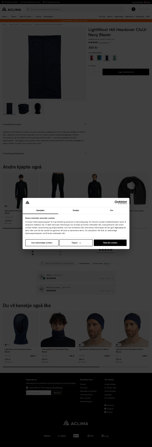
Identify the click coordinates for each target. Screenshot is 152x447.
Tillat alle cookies (110, 243)
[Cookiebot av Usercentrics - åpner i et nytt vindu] (116, 202)
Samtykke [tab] (40, 210)
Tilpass (75, 243)
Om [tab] (111, 210)
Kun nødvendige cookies (41, 243)
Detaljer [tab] (76, 210)
